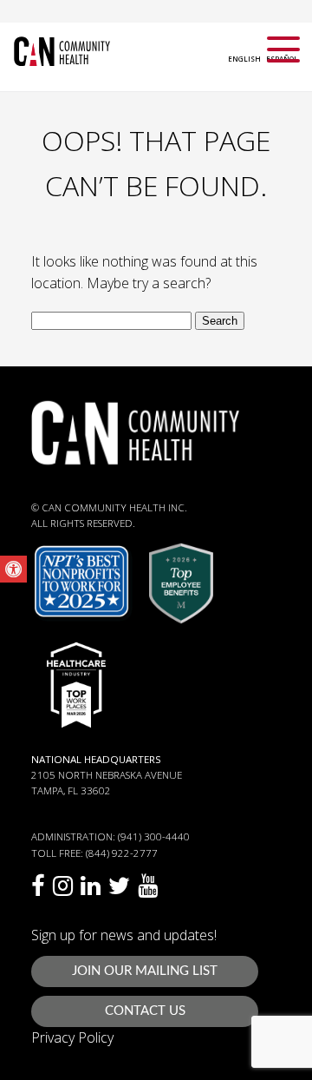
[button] (13, 569)
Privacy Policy (72, 1037)
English (244, 58)
